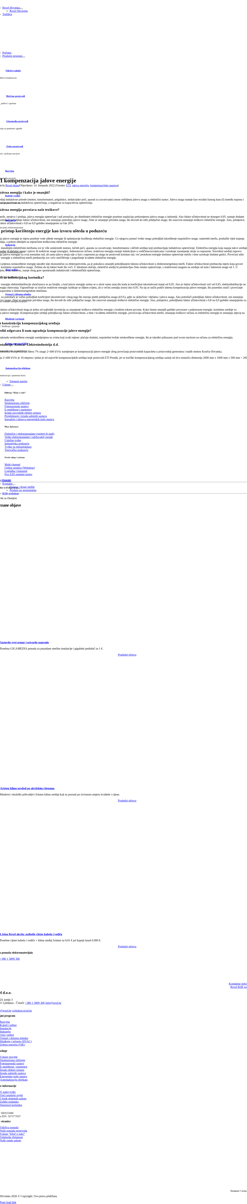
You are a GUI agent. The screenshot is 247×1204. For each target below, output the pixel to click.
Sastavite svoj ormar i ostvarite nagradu (24, 642)
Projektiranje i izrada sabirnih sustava (26, 416)
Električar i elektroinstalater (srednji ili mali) (29, 433)
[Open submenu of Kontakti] (13, 484)
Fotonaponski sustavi (17, 406)
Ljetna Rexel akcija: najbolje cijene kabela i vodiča (31, 934)
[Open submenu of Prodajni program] (23, 56)
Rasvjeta (9, 399)
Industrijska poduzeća (17, 443)
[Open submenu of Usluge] (11, 385)
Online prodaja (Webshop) (20, 467)
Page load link (8, 1202)
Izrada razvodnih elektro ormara (23, 412)
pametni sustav (18, 474)
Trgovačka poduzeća (16, 450)
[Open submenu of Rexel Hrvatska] (21, 8)
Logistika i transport (16, 471)
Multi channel (12, 464)
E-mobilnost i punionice (18, 409)
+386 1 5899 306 (10, 958)
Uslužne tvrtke (13, 440)
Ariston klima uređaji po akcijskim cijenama (27, 788)
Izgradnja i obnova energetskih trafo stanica (29, 419)
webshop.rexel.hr (22, 1010)
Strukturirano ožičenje (17, 403)
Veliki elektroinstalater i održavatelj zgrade (29, 437)
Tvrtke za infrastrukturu (18, 446)
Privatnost (235, 1191)
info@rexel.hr (53, 1002)
